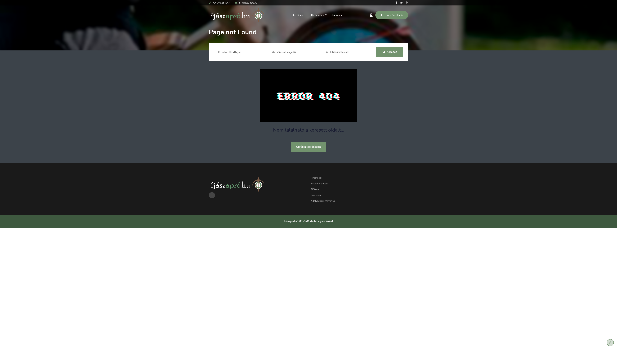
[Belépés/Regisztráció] (371, 15)
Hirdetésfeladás (394, 15)
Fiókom (315, 189)
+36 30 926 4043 (221, 2)
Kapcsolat (337, 15)
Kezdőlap (297, 15)
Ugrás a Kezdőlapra (308, 146)
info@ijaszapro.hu (248, 2)
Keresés (392, 51)
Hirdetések (317, 15)
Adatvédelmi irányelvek (323, 201)
